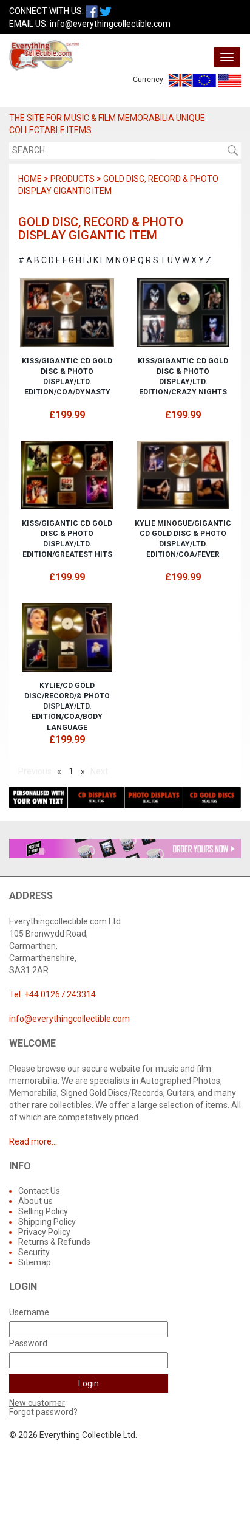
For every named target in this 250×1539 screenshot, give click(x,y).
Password (28, 1343)
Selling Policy (43, 1211)
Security (34, 1252)
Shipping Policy (47, 1222)
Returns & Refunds (54, 1242)
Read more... (33, 1141)
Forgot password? (43, 1412)
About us (35, 1201)
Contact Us (39, 1191)
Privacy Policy (44, 1232)
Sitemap (34, 1262)
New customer (37, 1403)
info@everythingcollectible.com (110, 24)
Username (29, 1312)
